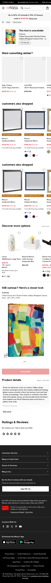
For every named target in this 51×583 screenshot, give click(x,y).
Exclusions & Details (17, 512)
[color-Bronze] (48, 275)
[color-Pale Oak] (48, 151)
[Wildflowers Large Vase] (11, 243)
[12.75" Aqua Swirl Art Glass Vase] (12, 70)
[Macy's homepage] (3, 22)
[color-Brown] (33, 155)
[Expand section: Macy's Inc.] (25, 472)
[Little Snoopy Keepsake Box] (31, 243)
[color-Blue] (26, 155)
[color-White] (30, 155)
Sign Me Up (25, 489)
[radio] (26, 155)
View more (7, 411)
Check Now (29, 512)
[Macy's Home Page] (12, 8)
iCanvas (22, 34)
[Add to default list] (21, 58)
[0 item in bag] (47, 8)
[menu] (3, 8)
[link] (12, 88)
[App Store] (9, 542)
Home (8, 22)
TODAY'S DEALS (8, 2)
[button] (25, 333)
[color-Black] (44, 275)
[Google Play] (27, 542)
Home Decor (17, 22)
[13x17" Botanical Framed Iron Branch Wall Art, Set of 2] (35, 70)
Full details (25, 43)
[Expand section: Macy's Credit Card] (25, 459)
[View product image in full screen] (5, 356)
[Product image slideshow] (25, 333)
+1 (37, 155)
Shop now (33, 18)
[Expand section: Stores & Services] (25, 465)
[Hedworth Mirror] (12, 120)
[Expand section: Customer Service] (25, 453)
